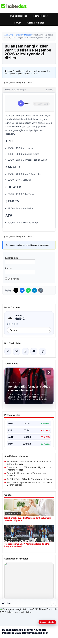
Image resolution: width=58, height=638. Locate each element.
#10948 (49, 90)
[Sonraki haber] (48, 372)
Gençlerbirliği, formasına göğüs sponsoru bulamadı (26, 474)
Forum (17, 22)
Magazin (28, 35)
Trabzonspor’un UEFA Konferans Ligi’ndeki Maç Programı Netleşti (29, 468)
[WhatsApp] (28, 290)
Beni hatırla (13, 278)
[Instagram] (25, 351)
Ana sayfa (8, 35)
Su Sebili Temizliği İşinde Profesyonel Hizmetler (29, 479)
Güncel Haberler (18, 15)
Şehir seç (12, 324)
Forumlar (19, 35)
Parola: (8, 268)
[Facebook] (22, 290)
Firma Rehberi (40, 15)
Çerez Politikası (35, 22)
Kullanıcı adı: (11, 257)
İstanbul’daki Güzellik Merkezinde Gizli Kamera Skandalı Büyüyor (29, 462)
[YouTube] (33, 351)
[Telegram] (34, 290)
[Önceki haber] (42, 372)
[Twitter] (15, 290)
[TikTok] (42, 351)
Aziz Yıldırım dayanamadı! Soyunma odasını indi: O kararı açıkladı (29, 483)
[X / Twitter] (16, 351)
